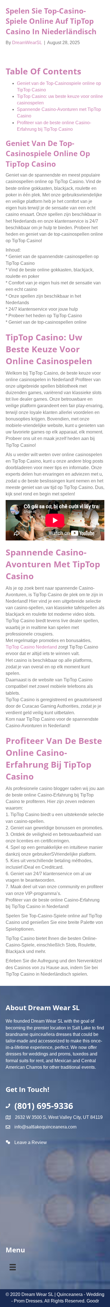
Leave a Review (30, 1142)
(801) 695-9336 (43, 1105)
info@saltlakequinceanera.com (45, 1126)
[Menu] (13, 1266)
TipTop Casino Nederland (31, 647)
